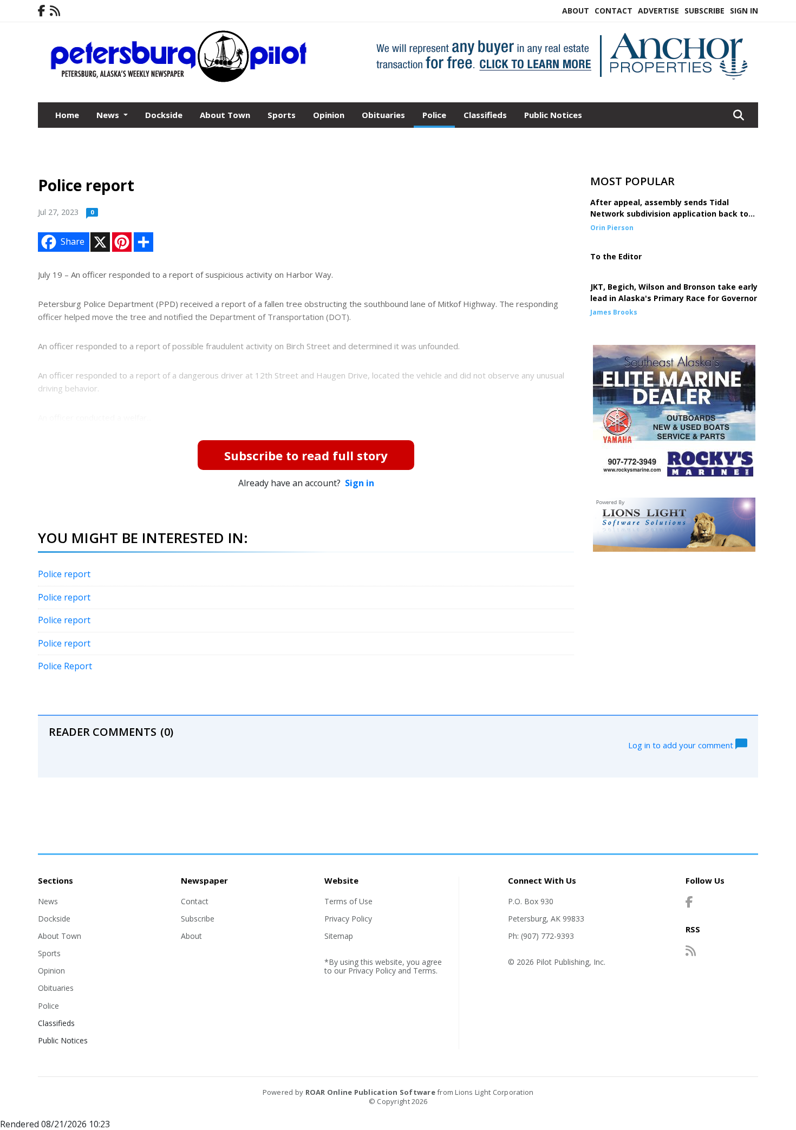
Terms (424, 970)
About (575, 10)
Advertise (658, 10)
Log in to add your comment (681, 744)
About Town (225, 114)
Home (67, 114)
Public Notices (553, 114)
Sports (281, 114)
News (48, 901)
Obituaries (383, 114)
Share (72, 241)
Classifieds (485, 114)
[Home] (179, 80)
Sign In (744, 10)
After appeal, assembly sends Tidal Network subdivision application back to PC (669, 213)
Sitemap (338, 936)
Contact (613, 10)
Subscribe (704, 10)
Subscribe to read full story (306, 455)
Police (434, 114)
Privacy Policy (348, 918)
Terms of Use (348, 901)
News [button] (108, 114)
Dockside (163, 114)
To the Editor (616, 256)
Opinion (328, 114)
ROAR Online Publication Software (370, 1092)
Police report (64, 574)
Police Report (65, 666)
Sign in (359, 483)
